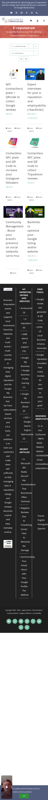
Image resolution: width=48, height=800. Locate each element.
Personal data (37, 610)
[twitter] (16, 13)
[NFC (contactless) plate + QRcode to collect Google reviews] (13, 74)
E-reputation (26, 321)
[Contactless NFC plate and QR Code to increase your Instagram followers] (13, 143)
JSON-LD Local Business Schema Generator (40, 338)
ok (24, 796)
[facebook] (27, 13)
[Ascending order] (36, 46)
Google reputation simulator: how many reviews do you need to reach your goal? (40, 380)
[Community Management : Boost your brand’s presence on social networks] (13, 212)
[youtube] (11, 13)
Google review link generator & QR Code (40, 310)
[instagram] (22, 13)
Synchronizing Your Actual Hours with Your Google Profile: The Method (24, 575)
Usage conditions (25, 613)
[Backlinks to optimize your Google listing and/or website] (35, 212)
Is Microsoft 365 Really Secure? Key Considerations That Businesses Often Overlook (24, 480)
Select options (9, 129)
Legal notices (26, 610)
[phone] (37, 13)
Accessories (26, 308)
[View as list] (26, 59)
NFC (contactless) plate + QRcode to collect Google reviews (14, 96)
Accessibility (37, 613)
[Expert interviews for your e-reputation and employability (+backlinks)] (35, 74)
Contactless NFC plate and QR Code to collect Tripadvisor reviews (35, 165)
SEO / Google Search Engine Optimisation (27, 426)
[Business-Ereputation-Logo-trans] (12, 18)
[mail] (32, 13)
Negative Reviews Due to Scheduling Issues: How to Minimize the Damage (24, 529)
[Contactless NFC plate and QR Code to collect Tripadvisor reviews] (35, 143)
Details (18, 128)
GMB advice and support (25, 340)
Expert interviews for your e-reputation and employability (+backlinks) (36, 96)
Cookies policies (12, 613)
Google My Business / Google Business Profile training (25, 370)
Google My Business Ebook (25, 400)
